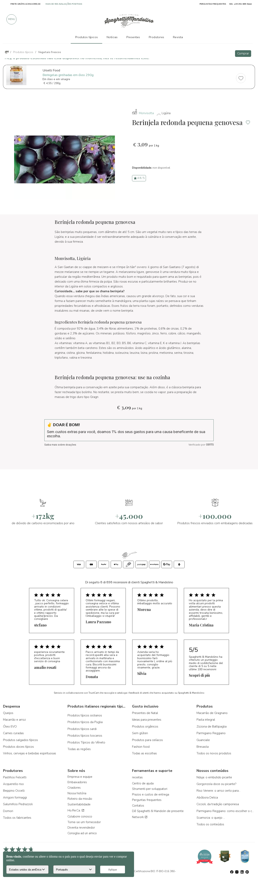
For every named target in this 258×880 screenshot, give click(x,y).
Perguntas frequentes (146, 800)
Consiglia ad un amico (82, 833)
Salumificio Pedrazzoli (18, 804)
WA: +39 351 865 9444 (240, 4)
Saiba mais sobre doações (60, 444)
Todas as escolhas (144, 753)
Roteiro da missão (80, 799)
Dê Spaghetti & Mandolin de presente (158, 811)
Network (138, 817)
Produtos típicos (86, 37)
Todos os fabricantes (17, 818)
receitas (137, 777)
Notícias (112, 37)
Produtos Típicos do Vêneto (86, 742)
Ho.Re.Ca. (74, 810)
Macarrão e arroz (14, 720)
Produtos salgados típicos (20, 740)
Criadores (74, 788)
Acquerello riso (13, 784)
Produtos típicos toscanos (85, 736)
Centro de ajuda (143, 783)
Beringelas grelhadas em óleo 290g (68, 75)
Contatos (138, 806)
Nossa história (77, 793)
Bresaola (203, 747)
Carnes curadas (13, 733)
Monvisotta (146, 113)
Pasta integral (206, 720)
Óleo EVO (10, 726)
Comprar (243, 53)
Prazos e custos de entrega (150, 794)
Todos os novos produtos (214, 753)
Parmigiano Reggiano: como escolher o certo (226, 811)
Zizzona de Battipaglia (212, 726)
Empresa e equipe (80, 777)
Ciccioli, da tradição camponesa (218, 804)
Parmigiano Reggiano (211, 733)
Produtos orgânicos (145, 726)
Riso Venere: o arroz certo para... (218, 791)
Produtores (156, 37)
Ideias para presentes (146, 720)
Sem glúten (140, 733)
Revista (178, 37)
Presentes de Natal (145, 713)
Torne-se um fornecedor (84, 822)
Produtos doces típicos (18, 747)
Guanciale (203, 740)
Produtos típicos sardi (82, 729)
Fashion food (141, 747)
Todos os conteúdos (210, 824)
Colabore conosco (80, 816)
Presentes (133, 37)
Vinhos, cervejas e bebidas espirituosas (29, 753)
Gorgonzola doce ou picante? (216, 784)
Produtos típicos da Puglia (85, 722)
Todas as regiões (79, 749)
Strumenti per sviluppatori (149, 789)
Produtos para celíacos (147, 740)
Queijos (8, 713)
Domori (8, 811)
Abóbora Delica (207, 797)
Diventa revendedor (81, 828)
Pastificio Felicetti (14, 777)
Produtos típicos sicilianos (85, 715)
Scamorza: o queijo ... (211, 818)
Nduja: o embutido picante (214, 777)
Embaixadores (77, 782)
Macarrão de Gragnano (212, 713)
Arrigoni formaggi (15, 797)
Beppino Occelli (14, 791)
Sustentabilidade (79, 804)
